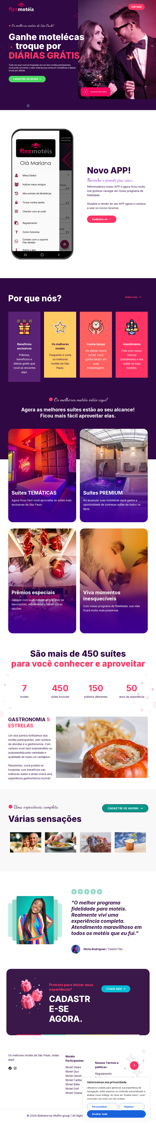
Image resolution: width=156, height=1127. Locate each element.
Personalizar (99, 1106)
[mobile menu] (119, 6)
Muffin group (61, 1115)
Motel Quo (72, 1071)
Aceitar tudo (99, 1114)
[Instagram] (15, 1069)
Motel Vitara (73, 1067)
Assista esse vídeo (98, 92)
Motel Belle (73, 1084)
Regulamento (103, 1073)
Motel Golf (72, 1088)
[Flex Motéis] (21, 7)
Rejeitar (129, 1106)
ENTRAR (136, 6)
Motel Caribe (74, 1080)
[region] (116, 1099)
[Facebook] (10, 1069)
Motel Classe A (75, 1092)
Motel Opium (74, 1075)
